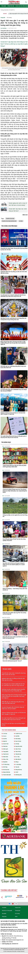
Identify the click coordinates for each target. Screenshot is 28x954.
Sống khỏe (4, 916)
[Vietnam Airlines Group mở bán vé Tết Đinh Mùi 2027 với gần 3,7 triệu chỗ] (14, 402)
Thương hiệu (17, 910)
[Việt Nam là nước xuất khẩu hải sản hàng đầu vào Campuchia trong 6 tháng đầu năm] (14, 308)
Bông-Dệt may (18, 769)
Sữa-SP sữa (18, 749)
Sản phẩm (4, 913)
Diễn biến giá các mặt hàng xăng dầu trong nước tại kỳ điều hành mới (13, 367)
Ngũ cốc (5, 741)
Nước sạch (5, 749)
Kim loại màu (6, 769)
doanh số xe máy (10, 218)
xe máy (20, 221)
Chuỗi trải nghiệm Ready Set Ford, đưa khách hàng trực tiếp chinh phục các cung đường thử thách (15, 491)
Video (16, 916)
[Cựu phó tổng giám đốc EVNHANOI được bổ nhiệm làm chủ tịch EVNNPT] (14, 379)
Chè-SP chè (5, 743)
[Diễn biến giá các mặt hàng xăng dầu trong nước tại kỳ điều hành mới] (14, 356)
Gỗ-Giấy (17, 743)
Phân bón (5, 746)
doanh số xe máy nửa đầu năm (9, 221)
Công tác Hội (10, 6)
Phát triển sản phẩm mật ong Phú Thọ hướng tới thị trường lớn (14, 613)
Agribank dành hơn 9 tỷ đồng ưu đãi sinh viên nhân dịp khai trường (14, 272)
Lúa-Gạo (5, 733)
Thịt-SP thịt (18, 751)
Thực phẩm (5, 751)
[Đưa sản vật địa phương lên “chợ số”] (15, 651)
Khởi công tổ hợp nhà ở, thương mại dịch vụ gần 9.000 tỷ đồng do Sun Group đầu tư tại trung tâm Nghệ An (13, 343)
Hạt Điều (17, 736)
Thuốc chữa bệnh (7, 774)
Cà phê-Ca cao (18, 733)
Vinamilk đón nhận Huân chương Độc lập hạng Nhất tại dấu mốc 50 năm (14, 249)
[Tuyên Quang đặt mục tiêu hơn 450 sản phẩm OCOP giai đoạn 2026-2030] (15, 456)
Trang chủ (3, 17)
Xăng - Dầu (5, 759)
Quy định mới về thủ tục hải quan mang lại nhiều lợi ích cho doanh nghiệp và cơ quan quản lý (14, 564)
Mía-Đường (17, 738)
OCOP (16, 772)
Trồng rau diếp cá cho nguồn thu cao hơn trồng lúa (15, 515)
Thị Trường (9, 17)
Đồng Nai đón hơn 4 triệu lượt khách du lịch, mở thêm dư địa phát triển (15, 637)
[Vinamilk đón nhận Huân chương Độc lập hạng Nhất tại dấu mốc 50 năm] (14, 238)
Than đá (17, 767)
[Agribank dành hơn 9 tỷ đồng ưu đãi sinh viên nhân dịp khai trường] (14, 261)
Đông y (17, 761)
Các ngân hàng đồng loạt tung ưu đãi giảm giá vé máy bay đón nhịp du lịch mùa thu (13, 436)
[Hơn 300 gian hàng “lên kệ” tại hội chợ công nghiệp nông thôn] (15, 529)
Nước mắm (5, 756)
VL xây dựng (18, 764)
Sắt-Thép (5, 767)
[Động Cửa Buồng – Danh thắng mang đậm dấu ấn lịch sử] (15, 579)
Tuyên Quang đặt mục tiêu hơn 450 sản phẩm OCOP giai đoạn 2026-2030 (14, 466)
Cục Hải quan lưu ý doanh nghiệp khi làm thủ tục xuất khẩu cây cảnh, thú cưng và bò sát (13, 295)
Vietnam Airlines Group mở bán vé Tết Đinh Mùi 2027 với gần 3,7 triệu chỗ (13, 413)
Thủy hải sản (18, 754)
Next (26, 895)
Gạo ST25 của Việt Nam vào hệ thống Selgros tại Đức (13, 724)
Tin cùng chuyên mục (9, 226)
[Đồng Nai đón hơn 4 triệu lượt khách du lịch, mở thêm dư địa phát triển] (15, 627)
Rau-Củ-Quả (18, 741)
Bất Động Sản (18, 774)
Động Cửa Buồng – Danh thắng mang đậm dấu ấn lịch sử (15, 589)
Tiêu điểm (3, 6)
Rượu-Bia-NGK (18, 746)
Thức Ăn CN (5, 754)
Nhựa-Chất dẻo (6, 772)
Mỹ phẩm (5, 761)
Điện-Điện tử (18, 759)
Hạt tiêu (5, 738)
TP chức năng (6, 764)
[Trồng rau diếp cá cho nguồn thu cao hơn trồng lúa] (15, 505)
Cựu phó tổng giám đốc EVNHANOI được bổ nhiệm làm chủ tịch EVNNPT (14, 390)
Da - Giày (17, 756)
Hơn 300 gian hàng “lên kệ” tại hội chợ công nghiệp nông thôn (14, 539)
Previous (2, 895)
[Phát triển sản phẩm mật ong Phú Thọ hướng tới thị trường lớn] (15, 603)
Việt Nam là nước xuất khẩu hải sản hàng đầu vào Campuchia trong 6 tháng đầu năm (13, 319)
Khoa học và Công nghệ (7, 910)
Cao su (4, 736)
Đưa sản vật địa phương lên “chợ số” (12, 661)
